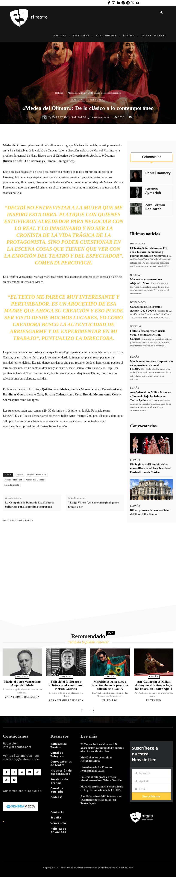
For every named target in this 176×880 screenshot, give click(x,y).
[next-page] (92, 710)
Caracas (19, 475)
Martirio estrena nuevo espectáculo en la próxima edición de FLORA (151, 365)
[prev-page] (82, 710)
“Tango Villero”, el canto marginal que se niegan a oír (93, 504)
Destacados (138, 243)
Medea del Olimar (35, 480)
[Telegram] (128, 3)
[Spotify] (123, 3)
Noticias (59, 92)
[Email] (115, 132)
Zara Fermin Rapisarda (69, 117)
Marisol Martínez (13, 480)
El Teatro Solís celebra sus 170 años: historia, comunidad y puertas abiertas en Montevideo (149, 251)
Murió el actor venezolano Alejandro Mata (22, 683)
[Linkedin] (118, 3)
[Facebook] (108, 3)
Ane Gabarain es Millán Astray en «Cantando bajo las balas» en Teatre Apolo (150, 396)
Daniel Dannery (158, 173)
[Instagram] (113, 3)
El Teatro (109, 700)
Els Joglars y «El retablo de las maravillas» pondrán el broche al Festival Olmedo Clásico (150, 468)
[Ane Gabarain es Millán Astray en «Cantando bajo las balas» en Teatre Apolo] (153, 662)
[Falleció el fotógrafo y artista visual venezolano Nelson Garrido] (66, 662)
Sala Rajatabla (12, 485)
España (134, 357)
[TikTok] (37, 772)
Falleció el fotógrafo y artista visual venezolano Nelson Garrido (147, 334)
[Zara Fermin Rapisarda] (45, 117)
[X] (132, 3)
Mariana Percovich (36, 475)
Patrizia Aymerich (153, 191)
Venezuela (96, 99)
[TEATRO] (29, 17)
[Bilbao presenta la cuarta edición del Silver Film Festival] (151, 489)
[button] (161, 12)
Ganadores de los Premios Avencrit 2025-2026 (96, 769)
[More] (119, 480)
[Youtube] (137, 3)
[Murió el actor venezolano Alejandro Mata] (22, 662)
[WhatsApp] (96, 132)
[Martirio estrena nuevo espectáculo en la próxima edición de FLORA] (110, 662)
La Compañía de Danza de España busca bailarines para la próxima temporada (29, 504)
